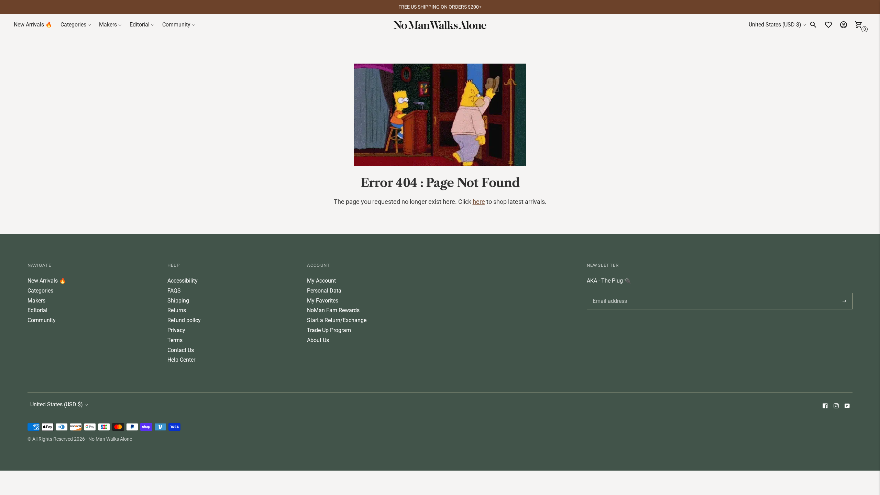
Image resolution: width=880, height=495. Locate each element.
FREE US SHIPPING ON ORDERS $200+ (440, 7)
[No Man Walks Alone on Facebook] (825, 406)
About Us (318, 340)
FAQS (174, 290)
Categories (73, 24)
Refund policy (184, 320)
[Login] (843, 24)
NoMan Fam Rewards (333, 310)
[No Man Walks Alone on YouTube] (847, 406)
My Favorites (322, 300)
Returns (176, 310)
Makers (108, 24)
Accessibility (182, 280)
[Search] (813, 24)
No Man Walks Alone (110, 439)
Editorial (140, 24)
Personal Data (324, 290)
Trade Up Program (329, 330)
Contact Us (180, 350)
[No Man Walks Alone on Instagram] (836, 406)
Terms (175, 340)
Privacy (176, 330)
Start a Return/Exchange (336, 320)
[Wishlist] (828, 24)
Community (176, 24)
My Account (321, 280)
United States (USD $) (775, 24)
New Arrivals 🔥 (33, 24)
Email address (609, 293)
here (479, 201)
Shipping (178, 300)
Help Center (181, 359)
